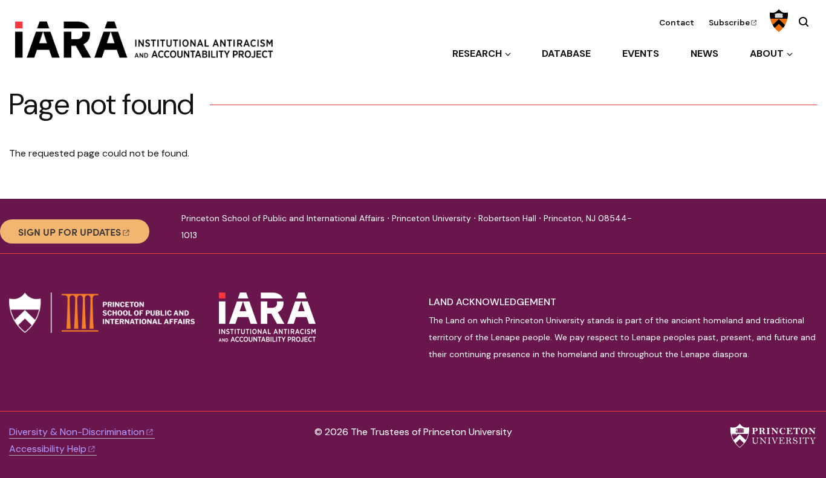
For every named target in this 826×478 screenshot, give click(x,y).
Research (477, 53)
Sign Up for (69, 231)
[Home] (153, 44)
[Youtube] (718, 231)
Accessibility (47, 448)
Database (566, 53)
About (767, 53)
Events (640, 53)
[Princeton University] (777, 20)
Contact (676, 23)
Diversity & (77, 431)
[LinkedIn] (698, 231)
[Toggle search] (803, 21)
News (704, 53)
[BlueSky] (677, 231)
